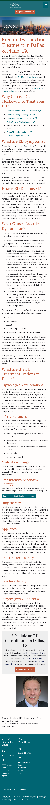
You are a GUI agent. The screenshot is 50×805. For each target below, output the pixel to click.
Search (25, 799)
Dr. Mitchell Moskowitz (28, 77)
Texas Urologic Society (16, 136)
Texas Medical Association (17, 132)
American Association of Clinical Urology (23, 111)
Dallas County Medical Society (19, 122)
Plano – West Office (24, 740)
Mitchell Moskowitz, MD (33, 653)
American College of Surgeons (19, 114)
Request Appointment (25, 12)
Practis (17, 799)
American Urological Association (20, 118)
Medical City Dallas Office (7, 742)
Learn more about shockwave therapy (18, 496)
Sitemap (22, 789)
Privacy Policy (9, 789)
